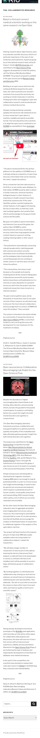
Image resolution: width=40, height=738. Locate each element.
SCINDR (6, 126)
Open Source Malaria (11, 320)
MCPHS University (22, 65)
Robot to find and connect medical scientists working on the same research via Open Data (19, 22)
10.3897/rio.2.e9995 (11, 356)
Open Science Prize (23, 68)
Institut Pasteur (9, 461)
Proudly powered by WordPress (14, 733)
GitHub (22, 666)
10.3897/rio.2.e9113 (18, 692)
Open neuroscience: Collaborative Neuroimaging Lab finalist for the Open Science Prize (20, 370)
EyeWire (13, 458)
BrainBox (19, 631)
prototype (30, 126)
